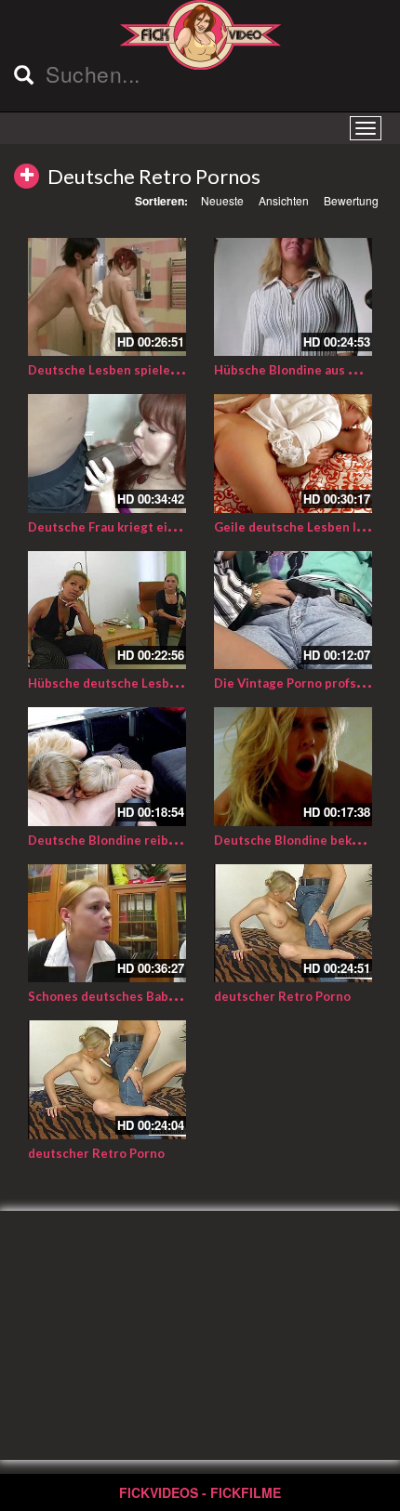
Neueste (222, 200)
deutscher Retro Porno (282, 996)
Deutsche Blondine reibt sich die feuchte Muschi (172, 840)
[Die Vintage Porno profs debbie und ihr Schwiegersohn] (293, 610)
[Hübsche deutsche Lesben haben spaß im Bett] (107, 610)
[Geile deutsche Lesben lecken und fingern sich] (293, 453)
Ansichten (284, 200)
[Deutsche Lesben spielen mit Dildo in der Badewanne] (107, 297)
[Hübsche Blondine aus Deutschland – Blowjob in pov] (293, 297)
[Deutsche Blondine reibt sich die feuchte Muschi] (107, 766)
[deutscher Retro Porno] (293, 923)
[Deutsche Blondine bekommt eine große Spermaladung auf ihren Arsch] (293, 766)
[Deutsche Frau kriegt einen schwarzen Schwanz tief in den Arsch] (107, 453)
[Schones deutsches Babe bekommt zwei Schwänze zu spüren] (107, 923)
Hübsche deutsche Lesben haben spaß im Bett (164, 683)
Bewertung (351, 200)
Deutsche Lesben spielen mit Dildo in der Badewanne (185, 369)
